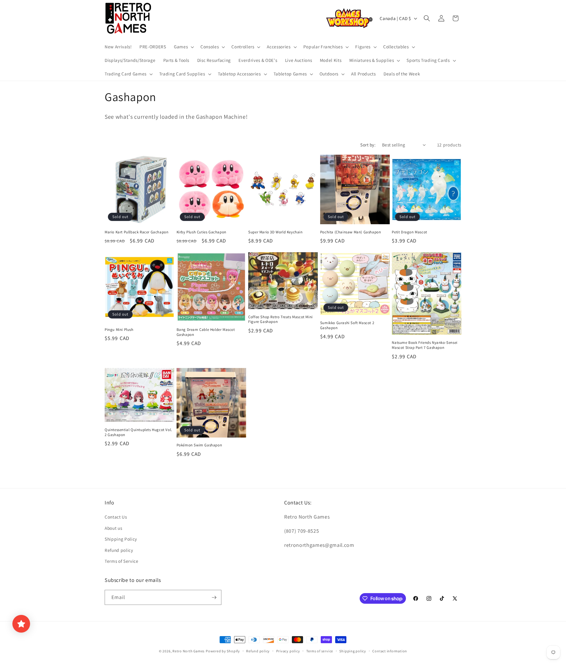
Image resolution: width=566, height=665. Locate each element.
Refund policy (119, 550)
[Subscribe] (214, 597)
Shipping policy (352, 651)
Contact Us (116, 517)
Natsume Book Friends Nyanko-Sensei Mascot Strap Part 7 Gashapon (424, 345)
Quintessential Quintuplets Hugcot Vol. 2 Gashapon (138, 432)
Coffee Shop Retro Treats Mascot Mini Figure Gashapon (280, 319)
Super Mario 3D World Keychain (275, 232)
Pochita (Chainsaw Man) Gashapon (350, 232)
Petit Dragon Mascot (409, 232)
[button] (183, 47)
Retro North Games (188, 651)
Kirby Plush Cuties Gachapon (201, 232)
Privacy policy (288, 651)
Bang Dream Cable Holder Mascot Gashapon (206, 332)
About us (113, 528)
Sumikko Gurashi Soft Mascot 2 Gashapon (347, 325)
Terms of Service (122, 561)
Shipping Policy (121, 539)
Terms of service (319, 651)
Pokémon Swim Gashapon (199, 445)
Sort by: (368, 145)
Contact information (389, 651)
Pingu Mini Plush (119, 329)
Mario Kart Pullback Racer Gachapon (136, 232)
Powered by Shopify (223, 651)
